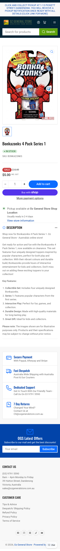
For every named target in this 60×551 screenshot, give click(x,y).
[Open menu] (54, 22)
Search (50, 31)
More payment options (30, 198)
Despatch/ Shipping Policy (16, 508)
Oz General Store (23, 544)
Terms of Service (11, 520)
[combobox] (30, 31)
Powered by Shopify (44, 544)
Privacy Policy (9, 516)
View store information (20, 220)
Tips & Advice (9, 504)
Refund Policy (9, 512)
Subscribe (48, 449)
